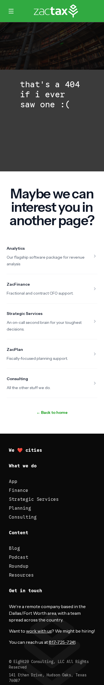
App (13, 481)
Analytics (16, 248)
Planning (20, 508)
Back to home (52, 412)
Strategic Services (24, 313)
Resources (21, 575)
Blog (14, 548)
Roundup (18, 566)
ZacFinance (18, 284)
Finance (18, 490)
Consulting (17, 378)
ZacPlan (15, 349)
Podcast (18, 557)
